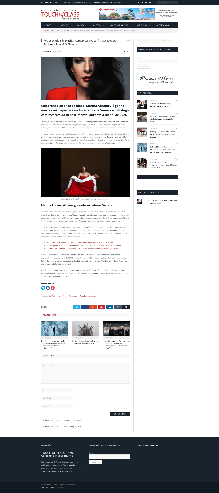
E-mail (139, 57)
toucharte (47, 51)
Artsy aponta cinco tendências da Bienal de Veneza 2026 (86, 342)
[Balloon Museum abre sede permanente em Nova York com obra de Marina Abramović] (54, 329)
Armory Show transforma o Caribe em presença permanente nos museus (164, 134)
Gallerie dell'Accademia (51, 296)
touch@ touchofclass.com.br (52, 487)
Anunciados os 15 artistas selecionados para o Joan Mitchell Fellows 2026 (163, 165)
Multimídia (142, 25)
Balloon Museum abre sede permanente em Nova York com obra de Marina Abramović (54, 344)
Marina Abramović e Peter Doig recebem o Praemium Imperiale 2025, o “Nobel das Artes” (80, 242)
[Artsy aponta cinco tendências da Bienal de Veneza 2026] (85, 329)
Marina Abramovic (70, 296)
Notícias (64, 25)
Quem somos (162, 25)
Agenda (80, 25)
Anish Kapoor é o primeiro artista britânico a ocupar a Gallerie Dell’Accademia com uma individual (84, 245)
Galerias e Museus (119, 25)
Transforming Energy (88, 296)
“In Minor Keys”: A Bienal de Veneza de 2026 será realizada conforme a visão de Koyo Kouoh (82, 248)
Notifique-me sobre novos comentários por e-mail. (62, 421)
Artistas (97, 25)
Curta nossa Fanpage (147, 177)
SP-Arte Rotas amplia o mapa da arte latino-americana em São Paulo (92, 3)
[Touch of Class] (60, 14)
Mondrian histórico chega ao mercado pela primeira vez (161, 105)
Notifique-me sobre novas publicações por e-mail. (62, 427)
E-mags (47, 25)
